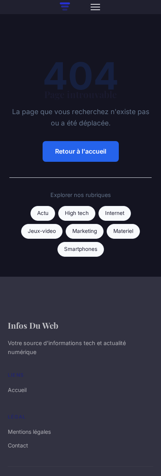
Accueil (17, 390)
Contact (18, 445)
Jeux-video (42, 231)
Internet (114, 213)
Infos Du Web (33, 325)
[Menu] (95, 7)
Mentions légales (29, 431)
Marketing (84, 231)
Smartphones (80, 249)
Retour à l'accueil (80, 151)
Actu (42, 213)
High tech (77, 213)
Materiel (123, 231)
